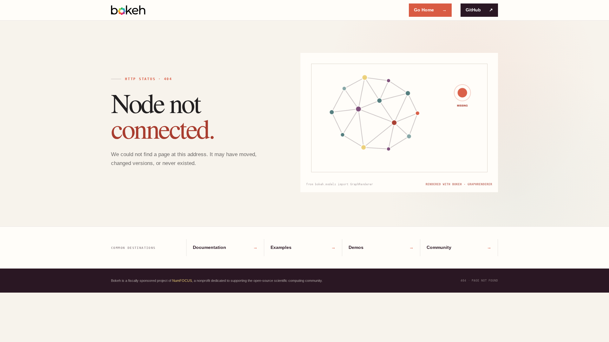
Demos (381, 247)
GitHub (479, 9)
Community (459, 247)
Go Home (430, 9)
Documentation (225, 247)
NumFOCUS (182, 280)
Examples (303, 247)
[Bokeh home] (128, 10)
